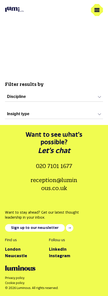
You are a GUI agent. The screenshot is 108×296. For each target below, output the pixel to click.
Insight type (18, 114)
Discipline (16, 96)
